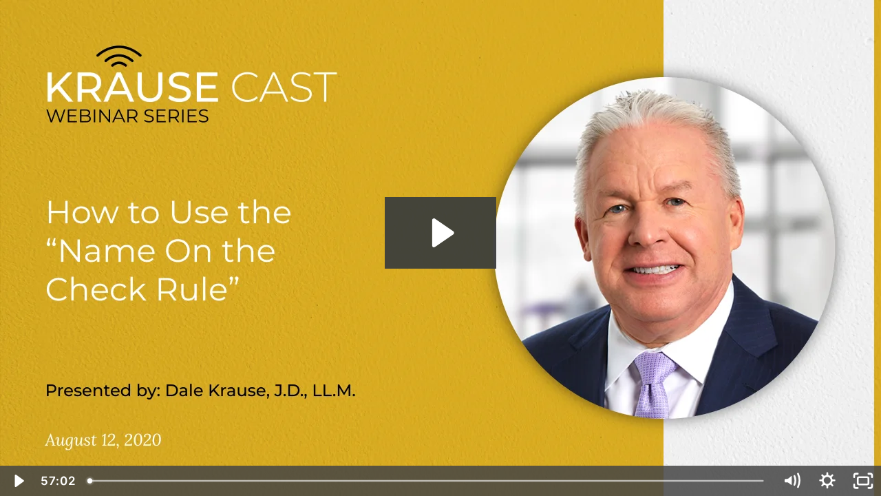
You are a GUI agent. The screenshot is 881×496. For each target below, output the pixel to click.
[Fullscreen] (863, 481)
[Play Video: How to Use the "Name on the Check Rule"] (441, 233)
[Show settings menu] (827, 481)
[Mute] (791, 481)
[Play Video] (18, 481)
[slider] (427, 481)
